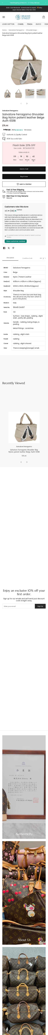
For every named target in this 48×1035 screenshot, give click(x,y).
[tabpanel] (24, 307)
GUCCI (38, 24)
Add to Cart (24, 169)
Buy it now (24, 176)
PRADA (29, 24)
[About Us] (24, 893)
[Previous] (4, 64)
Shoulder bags (31, 30)
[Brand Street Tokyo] (23, 17)
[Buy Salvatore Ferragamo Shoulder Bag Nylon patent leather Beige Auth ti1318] (24, 427)
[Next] (44, 64)
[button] (44, 17)
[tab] (10, 258)
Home (4, 30)
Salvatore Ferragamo (16, 30)
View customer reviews (15, 241)
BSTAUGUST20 (38, 3)
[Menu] (3, 17)
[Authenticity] (24, 787)
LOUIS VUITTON (8, 24)
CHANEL (21, 24)
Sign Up (40, 606)
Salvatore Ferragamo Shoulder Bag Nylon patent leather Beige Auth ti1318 (24, 451)
